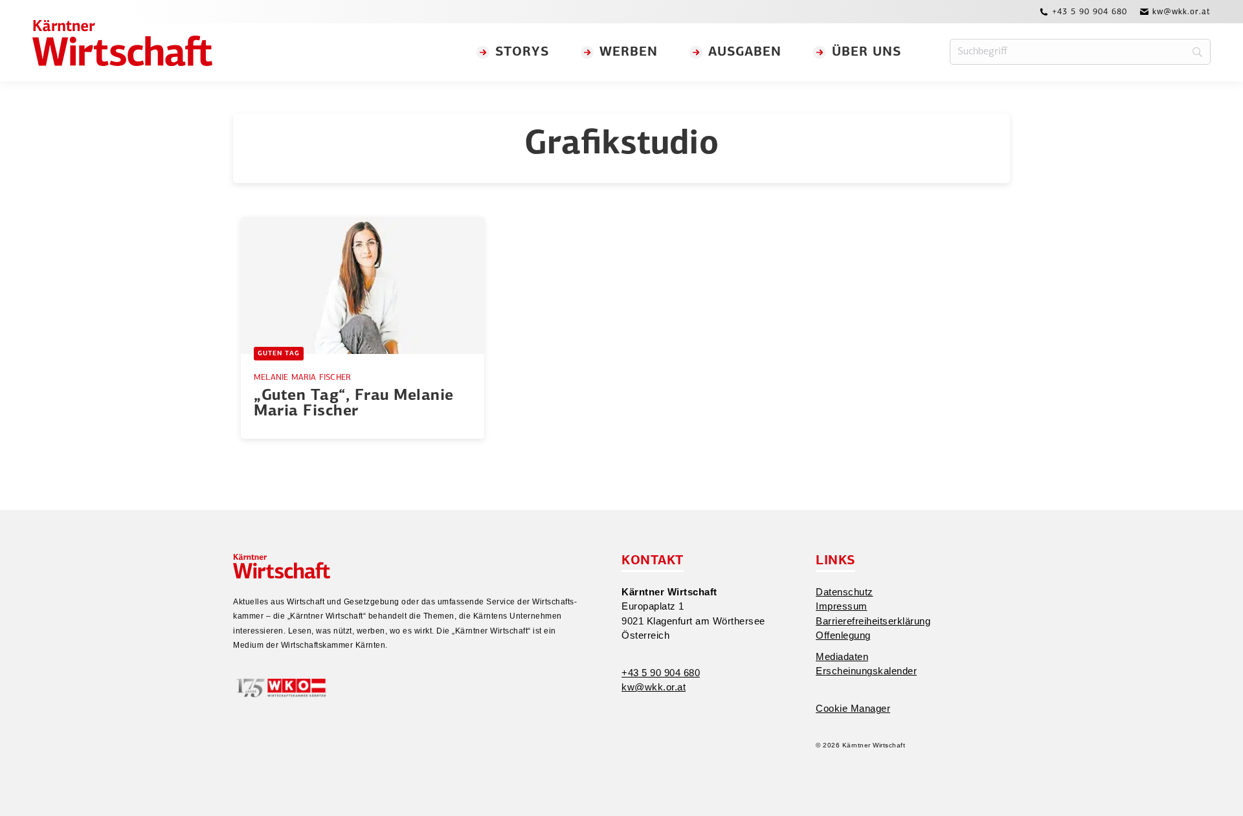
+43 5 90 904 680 (1089, 12)
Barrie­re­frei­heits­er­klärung (873, 620)
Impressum (842, 606)
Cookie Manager (853, 708)
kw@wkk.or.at (1181, 12)
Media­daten (842, 656)
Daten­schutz (844, 591)
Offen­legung (843, 635)
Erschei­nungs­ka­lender (866, 670)
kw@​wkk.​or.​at (654, 686)
